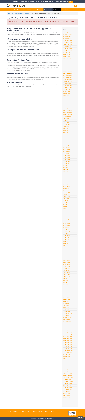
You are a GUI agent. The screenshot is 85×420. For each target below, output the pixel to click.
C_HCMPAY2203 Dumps (68, 67)
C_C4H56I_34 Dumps (67, 108)
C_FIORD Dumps (66, 293)
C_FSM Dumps (66, 227)
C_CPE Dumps (66, 286)
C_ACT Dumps (66, 282)
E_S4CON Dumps (66, 141)
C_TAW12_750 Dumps (67, 403)
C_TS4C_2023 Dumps (67, 79)
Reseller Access (56, 9)
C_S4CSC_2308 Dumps (67, 95)
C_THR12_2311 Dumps (67, 358)
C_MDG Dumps (66, 126)
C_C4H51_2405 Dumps (67, 344)
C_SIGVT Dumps (66, 190)
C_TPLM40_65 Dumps (67, 38)
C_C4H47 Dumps (66, 301)
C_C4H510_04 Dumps (67, 54)
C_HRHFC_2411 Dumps (67, 332)
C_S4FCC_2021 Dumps (67, 77)
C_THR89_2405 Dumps (67, 346)
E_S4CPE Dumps (66, 138)
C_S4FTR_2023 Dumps (67, 354)
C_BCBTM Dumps (66, 266)
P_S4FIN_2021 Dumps (67, 391)
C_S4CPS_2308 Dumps (67, 101)
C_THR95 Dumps (66, 297)
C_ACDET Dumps (66, 280)
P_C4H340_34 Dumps (67, 373)
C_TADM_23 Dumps (67, 364)
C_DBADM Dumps (66, 231)
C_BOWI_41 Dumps (67, 327)
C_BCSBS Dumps (66, 258)
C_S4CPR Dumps (66, 130)
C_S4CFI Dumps (66, 212)
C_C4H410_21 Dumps (67, 62)
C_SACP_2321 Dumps (67, 110)
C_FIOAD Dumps (66, 229)
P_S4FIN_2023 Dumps (67, 356)
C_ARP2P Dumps (66, 274)
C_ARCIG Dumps (66, 278)
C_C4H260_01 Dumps (67, 399)
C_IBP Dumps (66, 120)
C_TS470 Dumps (66, 151)
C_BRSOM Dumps (66, 249)
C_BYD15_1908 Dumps (67, 44)
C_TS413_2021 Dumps (67, 69)
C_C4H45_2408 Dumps (67, 338)
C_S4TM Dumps (66, 202)
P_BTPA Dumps (66, 307)
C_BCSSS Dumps (66, 251)
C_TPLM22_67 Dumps (67, 46)
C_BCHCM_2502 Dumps (68, 330)
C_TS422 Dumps (66, 157)
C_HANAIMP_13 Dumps (68, 323)
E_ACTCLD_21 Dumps (67, 397)
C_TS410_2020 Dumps (67, 52)
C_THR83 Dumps (66, 177)
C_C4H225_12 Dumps (67, 375)
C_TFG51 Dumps (66, 184)
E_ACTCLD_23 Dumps (67, 385)
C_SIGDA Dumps (66, 194)
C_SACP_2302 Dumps (67, 87)
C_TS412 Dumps (66, 159)
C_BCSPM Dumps (66, 254)
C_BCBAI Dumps (66, 268)
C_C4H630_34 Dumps (67, 360)
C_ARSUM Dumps (66, 270)
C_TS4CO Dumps (66, 149)
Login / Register (65, 9)
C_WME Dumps (66, 145)
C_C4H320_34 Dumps (67, 369)
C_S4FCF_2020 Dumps (67, 73)
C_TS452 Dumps (66, 155)
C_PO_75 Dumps (66, 325)
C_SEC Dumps (66, 198)
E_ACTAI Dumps (66, 134)
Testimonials (40, 9)
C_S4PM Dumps (66, 206)
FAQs (34, 9)
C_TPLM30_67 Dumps (67, 36)
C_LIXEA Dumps (66, 221)
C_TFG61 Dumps (66, 182)
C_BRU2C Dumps (66, 247)
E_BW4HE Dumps (66, 143)
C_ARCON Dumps (66, 276)
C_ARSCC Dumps (66, 272)
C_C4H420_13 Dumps (67, 56)
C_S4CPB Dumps (66, 210)
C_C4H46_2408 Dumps (67, 340)
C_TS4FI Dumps (66, 147)
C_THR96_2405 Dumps (67, 348)
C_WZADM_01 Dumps (67, 85)
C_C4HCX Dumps (66, 235)
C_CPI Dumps (66, 233)
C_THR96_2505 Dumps (67, 315)
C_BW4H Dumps (66, 245)
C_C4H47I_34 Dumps (67, 114)
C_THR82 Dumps (66, 288)
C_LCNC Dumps (66, 309)
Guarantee (29, 9)
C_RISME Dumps (66, 311)
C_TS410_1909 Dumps (67, 75)
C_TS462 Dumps (66, 153)
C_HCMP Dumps (66, 225)
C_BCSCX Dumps (66, 256)
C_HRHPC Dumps (66, 223)
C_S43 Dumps (66, 217)
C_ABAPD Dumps (66, 118)
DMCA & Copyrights (49, 411)
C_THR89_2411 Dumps (67, 334)
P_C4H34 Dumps (66, 132)
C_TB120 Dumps (66, 186)
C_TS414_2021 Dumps (67, 83)
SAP (12, 13)
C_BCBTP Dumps (66, 264)
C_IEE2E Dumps (66, 122)
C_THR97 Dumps (66, 161)
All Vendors (16, 9)
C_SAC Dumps (66, 200)
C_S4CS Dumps (66, 208)
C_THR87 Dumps (66, 169)
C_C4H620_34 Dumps (67, 371)
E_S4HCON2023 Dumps (68, 367)
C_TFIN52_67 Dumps (67, 32)
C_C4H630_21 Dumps (67, 379)
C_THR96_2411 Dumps (67, 336)
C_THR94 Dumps (66, 163)
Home (11, 9)
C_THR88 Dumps (66, 167)
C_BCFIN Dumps (66, 262)
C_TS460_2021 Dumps (67, 60)
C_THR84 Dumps (66, 175)
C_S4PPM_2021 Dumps (67, 81)
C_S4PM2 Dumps (66, 204)
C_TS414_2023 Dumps (67, 116)
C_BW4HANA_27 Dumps (68, 58)
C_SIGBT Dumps (66, 196)
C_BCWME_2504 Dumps (68, 317)
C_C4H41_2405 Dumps (67, 342)
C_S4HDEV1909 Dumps (68, 395)
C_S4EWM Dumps (66, 299)
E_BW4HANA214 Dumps (68, 362)
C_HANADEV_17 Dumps (68, 381)
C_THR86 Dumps (66, 171)
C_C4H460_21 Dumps (67, 383)
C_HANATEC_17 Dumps (68, 401)
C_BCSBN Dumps (66, 260)
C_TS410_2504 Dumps (67, 319)
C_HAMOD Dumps (67, 290)
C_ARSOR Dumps (66, 284)
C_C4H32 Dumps (66, 241)
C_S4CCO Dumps (66, 214)
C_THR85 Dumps (66, 173)
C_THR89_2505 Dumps (67, 313)
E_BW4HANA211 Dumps (68, 377)
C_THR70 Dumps (66, 180)
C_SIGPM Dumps (66, 192)
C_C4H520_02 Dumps (67, 48)
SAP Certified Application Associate (22, 13)
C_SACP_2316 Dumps (67, 104)
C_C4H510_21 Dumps (67, 71)
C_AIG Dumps (66, 305)
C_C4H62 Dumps (66, 295)
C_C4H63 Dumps (66, 237)
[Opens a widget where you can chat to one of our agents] (80, 417)
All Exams (23, 9)
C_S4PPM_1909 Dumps (67, 50)
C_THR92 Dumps (66, 165)
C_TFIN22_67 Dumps (67, 34)
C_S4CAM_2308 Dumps (68, 91)
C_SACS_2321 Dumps (67, 112)
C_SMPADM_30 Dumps (67, 42)
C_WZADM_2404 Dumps (68, 350)
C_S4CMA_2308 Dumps (68, 93)
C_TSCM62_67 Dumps (67, 40)
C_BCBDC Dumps (66, 303)
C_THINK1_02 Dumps (67, 393)
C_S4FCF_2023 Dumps (67, 352)
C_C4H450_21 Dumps (67, 387)
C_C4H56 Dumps (66, 239)
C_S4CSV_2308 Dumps (67, 97)
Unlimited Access (48, 9)
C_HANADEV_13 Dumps (68, 321)
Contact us (28, 411)
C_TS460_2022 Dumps (67, 89)
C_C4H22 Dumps (66, 243)
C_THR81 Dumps (66, 124)
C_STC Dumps (66, 188)
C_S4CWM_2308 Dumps (68, 99)
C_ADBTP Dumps (66, 128)
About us (35, 411)
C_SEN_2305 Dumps (67, 64)
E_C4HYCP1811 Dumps (67, 389)
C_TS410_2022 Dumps (67, 106)
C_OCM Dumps (66, 219)
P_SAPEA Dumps (66, 136)
